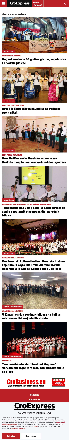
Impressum (34, 399)
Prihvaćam (11, 436)
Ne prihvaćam (31, 436)
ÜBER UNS (34, 395)
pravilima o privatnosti (18, 428)
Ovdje (36, 426)
